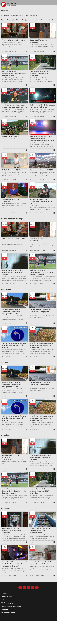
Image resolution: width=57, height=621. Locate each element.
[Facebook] (20, 587)
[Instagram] (24, 587)
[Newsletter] (37, 587)
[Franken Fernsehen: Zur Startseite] (8, 4)
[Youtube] (28, 587)
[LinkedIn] (32, 587)
